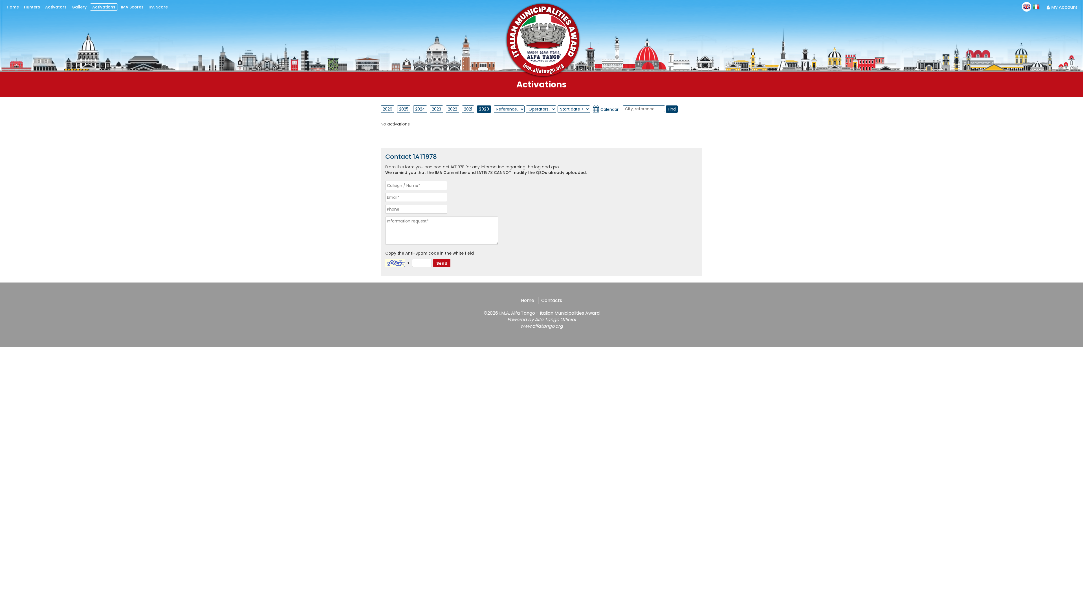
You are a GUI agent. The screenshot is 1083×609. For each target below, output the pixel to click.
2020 (484, 109)
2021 (468, 109)
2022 (452, 109)
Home (527, 300)
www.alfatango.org (541, 326)
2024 (420, 109)
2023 (436, 109)
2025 (403, 109)
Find (672, 109)
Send (441, 263)
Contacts (551, 300)
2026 (387, 109)
